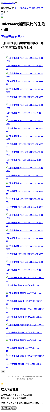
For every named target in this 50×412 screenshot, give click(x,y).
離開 (14, 408)
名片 (22, 37)
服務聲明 (30, 379)
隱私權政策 (21, 379)
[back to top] (3, 371)
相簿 (6, 37)
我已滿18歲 (6, 408)
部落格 (14, 37)
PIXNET (16, 376)
